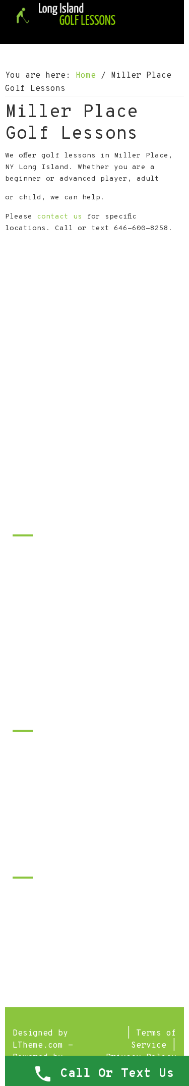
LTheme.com (38, 1046)
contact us (59, 216)
